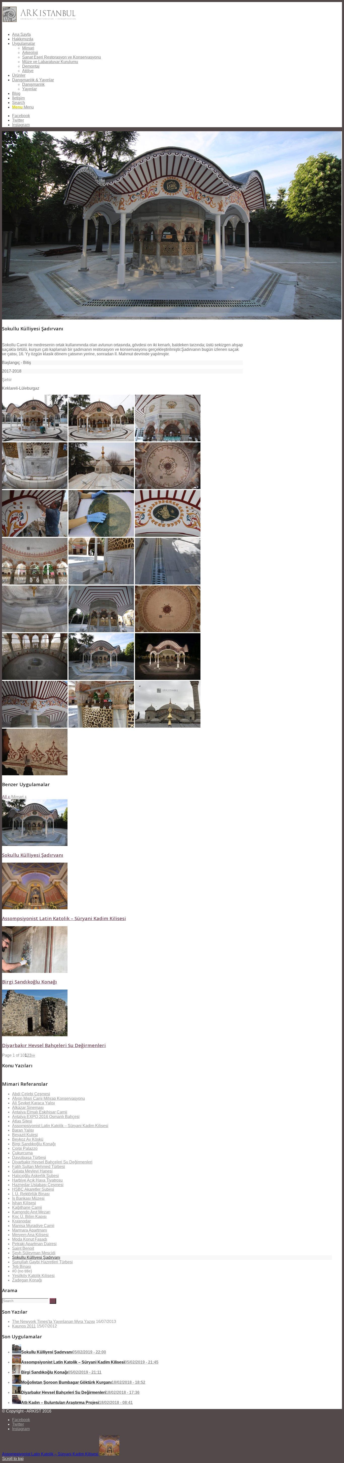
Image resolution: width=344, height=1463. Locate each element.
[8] (101, 535)
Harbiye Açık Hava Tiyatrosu (37, 1180)
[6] (167, 488)
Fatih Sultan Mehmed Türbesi (38, 1166)
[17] (101, 678)
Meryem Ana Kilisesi (30, 1235)
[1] (34, 440)
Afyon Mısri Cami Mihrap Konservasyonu (48, 1098)
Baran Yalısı (23, 1130)
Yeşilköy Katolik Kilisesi (33, 1275)
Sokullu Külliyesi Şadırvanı (32, 855)
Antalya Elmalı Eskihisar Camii (39, 1112)
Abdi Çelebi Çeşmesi (31, 1094)
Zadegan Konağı (27, 1280)
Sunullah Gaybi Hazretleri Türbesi (42, 1262)
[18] (167, 678)
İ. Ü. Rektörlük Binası (31, 1194)
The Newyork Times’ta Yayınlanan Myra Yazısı (53, 1321)
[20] (101, 726)
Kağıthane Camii (27, 1207)
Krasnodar (21, 1221)
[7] (34, 535)
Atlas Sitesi (22, 1121)
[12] (167, 583)
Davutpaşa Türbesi (29, 1157)
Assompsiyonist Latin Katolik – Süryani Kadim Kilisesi (64, 918)
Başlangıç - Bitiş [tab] (16, 362)
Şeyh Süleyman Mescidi (33, 1253)
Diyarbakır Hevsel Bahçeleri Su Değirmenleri (54, 1045)
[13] (34, 631)
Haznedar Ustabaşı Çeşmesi (37, 1185)
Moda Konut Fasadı (29, 1239)
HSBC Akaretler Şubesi (33, 1189)
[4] (34, 488)
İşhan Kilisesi (24, 1203)
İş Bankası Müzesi (28, 1198)
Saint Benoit (23, 1248)
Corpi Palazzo (25, 1148)
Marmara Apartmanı (29, 1230)
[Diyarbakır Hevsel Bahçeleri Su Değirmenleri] (34, 1035)
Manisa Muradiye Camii (33, 1225)
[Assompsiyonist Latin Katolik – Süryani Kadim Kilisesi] (34, 908)
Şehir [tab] (7, 380)
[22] (34, 774)
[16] (34, 678)
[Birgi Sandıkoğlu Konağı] (34, 971)
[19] (34, 726)
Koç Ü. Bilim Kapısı (29, 1216)
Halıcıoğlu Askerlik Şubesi (35, 1176)
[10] (34, 583)
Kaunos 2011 (24, 1326)
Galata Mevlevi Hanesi (32, 1171)
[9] (167, 535)
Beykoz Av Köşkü (27, 1139)
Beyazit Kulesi (25, 1135)
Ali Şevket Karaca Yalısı (33, 1103)
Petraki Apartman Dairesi (34, 1244)
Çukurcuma (22, 1153)
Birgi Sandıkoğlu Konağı (29, 981)
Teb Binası (21, 1266)
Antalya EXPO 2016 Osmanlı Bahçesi (46, 1116)
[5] (101, 488)
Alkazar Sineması (28, 1107)
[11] (101, 583)
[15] (167, 631)
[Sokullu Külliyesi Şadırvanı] (34, 844)
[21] (167, 726)
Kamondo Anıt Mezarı (31, 1212)
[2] (101, 440)
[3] (167, 440)
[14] (101, 631)
